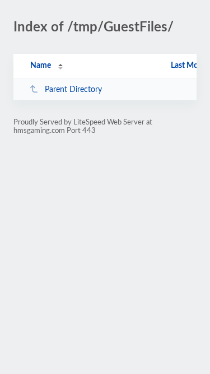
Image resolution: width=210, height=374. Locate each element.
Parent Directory (73, 90)
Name (40, 66)
